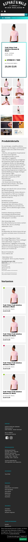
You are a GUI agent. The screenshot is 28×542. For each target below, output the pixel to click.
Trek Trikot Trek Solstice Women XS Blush (12, 335)
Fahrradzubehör (9, 489)
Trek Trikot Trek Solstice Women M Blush (12, 49)
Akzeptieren (23, 539)
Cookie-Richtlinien (14, 533)
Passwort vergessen (10, 512)
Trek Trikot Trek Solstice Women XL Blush (12, 392)
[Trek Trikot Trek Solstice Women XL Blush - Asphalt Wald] (14, 382)
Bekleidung (7, 18)
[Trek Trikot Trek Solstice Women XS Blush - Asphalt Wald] (14, 324)
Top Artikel (7, 474)
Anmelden (7, 509)
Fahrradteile (8, 491)
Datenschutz (8, 526)
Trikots (13, 18)
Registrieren (8, 510)
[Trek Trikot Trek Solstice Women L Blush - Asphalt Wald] (14, 295)
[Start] (2, 18)
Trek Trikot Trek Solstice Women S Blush (12, 363)
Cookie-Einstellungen (13, 536)
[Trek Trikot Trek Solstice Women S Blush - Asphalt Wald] (14, 353)
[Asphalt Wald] (14, 4)
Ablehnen (23, 536)
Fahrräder (7, 486)
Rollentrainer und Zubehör (11, 488)
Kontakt (7, 524)
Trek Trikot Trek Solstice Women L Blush (12, 306)
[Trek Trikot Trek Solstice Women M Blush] (14, 32)
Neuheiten (7, 496)
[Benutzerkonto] (5, 11)
